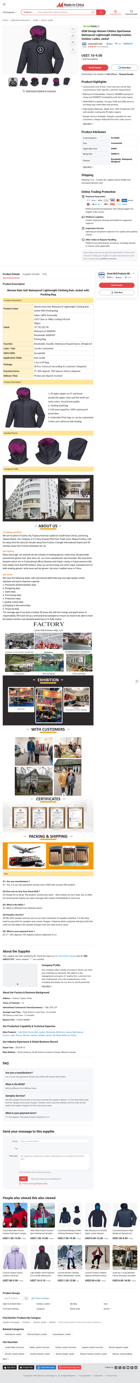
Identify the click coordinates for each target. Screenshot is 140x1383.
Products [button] (28, 12)
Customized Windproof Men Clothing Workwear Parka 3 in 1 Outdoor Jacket (69, 1233)
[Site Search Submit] (101, 12)
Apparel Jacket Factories (92, 1347)
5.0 (110, 277)
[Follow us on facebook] (116, 1367)
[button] (4, 4)
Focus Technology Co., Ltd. (51, 1375)
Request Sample (126, 74)
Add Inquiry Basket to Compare (41, 91)
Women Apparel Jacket (118, 1347)
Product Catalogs (41, 1298)
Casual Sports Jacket (62, 1334)
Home (5, 20)
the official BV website (65, 956)
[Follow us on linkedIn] (135, 1367)
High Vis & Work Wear (12, 1303)
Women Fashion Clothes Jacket (93, 1354)
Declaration (98, 1375)
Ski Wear (57, 1035)
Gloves (106, 1308)
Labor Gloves (16, 1035)
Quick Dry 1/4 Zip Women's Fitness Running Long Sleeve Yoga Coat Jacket (125, 1275)
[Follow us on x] (120, 1367)
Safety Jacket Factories (39, 1347)
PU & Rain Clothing (11, 1308)
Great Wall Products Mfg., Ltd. (96, 43)
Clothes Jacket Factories (65, 1347)
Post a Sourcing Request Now (33, 1183)
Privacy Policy (112, 1375)
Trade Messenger (46, 1367)
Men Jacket (39, 1032)
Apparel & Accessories (20, 20)
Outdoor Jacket (43, 1303)
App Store (9, 1367)
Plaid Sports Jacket (13, 1334)
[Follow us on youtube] (127, 1367)
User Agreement (85, 1375)
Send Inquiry (95, 67)
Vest (105, 1303)
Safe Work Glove (25, 1032)
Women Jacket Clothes (14, 1354)
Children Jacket (45, 1035)
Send (23, 1178)
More (5, 1359)
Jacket (35, 20)
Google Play (26, 1367)
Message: (14, 1156)
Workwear (50, 1032)
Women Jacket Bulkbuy (122, 1354)
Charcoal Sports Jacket (37, 1334)
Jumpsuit (40, 1308)
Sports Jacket (47, 20)
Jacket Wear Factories (14, 1347)
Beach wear (75, 1308)
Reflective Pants (69, 1035)
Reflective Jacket (64, 1032)
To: (16, 1148)
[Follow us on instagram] (123, 1367)
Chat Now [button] (126, 67)
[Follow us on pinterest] (131, 1367)
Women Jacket (30, 1035)
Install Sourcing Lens (71, 1367)
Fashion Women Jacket (40, 1354)
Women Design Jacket (65, 1354)
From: (15, 1141)
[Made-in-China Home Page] (70, 4)
